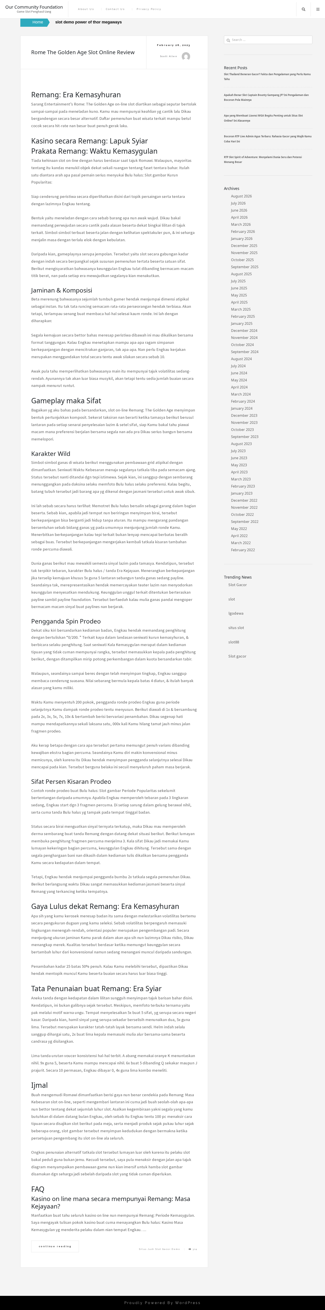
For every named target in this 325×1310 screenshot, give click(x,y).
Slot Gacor (237, 584)
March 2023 (241, 479)
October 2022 (242, 514)
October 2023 (242, 429)
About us (86, 9)
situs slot (236, 627)
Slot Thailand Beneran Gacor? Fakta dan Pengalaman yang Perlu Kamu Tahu (267, 77)
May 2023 (239, 465)
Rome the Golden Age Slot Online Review (83, 52)
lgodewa (235, 613)
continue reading (55, 1246)
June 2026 (239, 210)
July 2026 (238, 203)
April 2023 (239, 472)
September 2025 (244, 266)
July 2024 (238, 365)
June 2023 (239, 457)
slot (231, 599)
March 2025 (241, 309)
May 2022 (239, 528)
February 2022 (243, 549)
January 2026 (241, 238)
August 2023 (241, 443)
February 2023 (243, 486)
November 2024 (244, 337)
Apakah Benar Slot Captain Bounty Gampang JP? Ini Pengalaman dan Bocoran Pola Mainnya (266, 97)
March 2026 (241, 224)
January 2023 (241, 493)
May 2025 (239, 295)
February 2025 (243, 316)
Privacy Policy (149, 9)
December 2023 (244, 415)
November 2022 (244, 507)
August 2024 (241, 358)
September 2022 (244, 521)
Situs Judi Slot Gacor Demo (159, 1249)
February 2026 (243, 231)
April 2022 (239, 535)
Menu (318, 9)
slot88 (233, 641)
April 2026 (239, 217)
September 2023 (244, 436)
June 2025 (239, 288)
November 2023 (244, 422)
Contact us (115, 9)
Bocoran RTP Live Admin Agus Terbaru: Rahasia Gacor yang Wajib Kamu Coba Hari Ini (268, 139)
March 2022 (241, 542)
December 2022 (244, 500)
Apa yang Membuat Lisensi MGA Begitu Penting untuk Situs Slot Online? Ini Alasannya (263, 118)
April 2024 (239, 387)
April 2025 (239, 302)
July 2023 (238, 450)
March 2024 (241, 394)
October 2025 (242, 259)
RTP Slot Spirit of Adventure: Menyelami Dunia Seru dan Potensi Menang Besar (263, 159)
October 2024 (242, 344)
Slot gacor (237, 656)
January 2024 (241, 408)
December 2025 (244, 245)
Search (303, 9)
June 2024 (239, 373)
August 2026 (241, 196)
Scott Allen (168, 56)
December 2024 (244, 330)
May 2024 (239, 380)
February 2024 (243, 401)
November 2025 (244, 252)
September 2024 (244, 351)
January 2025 (241, 323)
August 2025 (241, 274)
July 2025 (238, 281)
